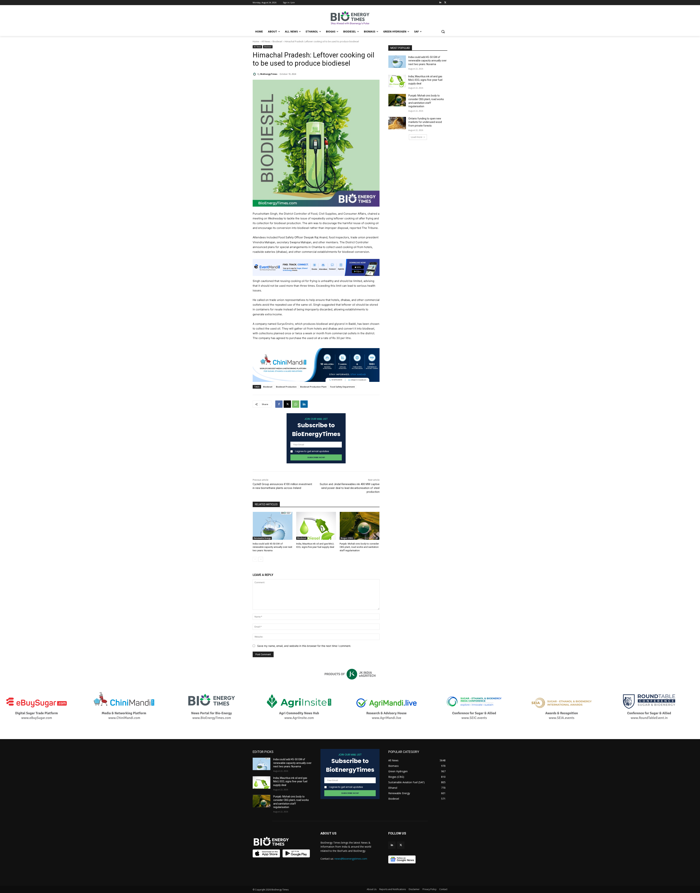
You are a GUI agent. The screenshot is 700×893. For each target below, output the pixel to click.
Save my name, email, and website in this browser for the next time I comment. (304, 645)
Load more (416, 137)
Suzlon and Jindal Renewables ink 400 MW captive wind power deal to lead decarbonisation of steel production (350, 488)
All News (265, 41)
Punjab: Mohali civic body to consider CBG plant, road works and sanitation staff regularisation (359, 547)
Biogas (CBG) (347, 538)
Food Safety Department (342, 386)
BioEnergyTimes (268, 74)
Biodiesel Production (286, 386)
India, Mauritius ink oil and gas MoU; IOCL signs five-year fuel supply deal (425, 80)
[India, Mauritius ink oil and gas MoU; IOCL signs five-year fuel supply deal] (316, 526)
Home (256, 41)
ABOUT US (328, 833)
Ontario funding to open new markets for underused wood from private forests (425, 122)
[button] (443, 31)
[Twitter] (445, 3)
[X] (287, 404)
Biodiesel (277, 41)
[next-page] (260, 559)
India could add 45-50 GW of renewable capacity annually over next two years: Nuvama (272, 547)
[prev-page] (255, 559)
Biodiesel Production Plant (313, 386)
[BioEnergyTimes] (255, 74)
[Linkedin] (440, 3)
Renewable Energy (262, 538)
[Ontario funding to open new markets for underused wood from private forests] (397, 123)
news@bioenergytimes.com (351, 858)
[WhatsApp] (295, 404)
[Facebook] (279, 404)
